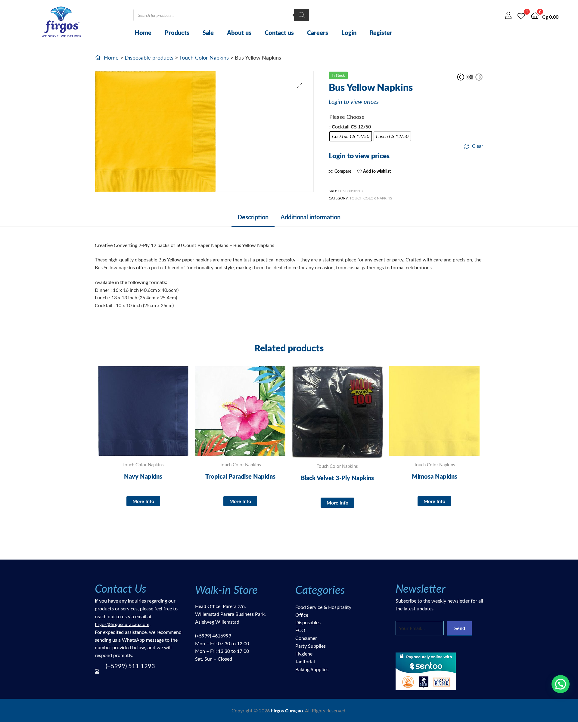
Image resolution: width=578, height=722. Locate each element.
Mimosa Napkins (434, 476)
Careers (317, 32)
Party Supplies (310, 646)
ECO (300, 630)
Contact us (279, 32)
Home (143, 32)
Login (348, 32)
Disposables (308, 622)
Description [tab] (253, 217)
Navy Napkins (143, 476)
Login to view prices (354, 101)
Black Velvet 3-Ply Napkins (337, 478)
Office (301, 615)
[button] (299, 85)
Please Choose (347, 116)
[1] (521, 15)
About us (239, 32)
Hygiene (303, 653)
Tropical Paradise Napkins (240, 476)
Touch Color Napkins (204, 57)
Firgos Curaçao (287, 710)
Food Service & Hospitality (323, 607)
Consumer (306, 638)
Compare (342, 171)
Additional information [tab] (310, 217)
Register (381, 32)
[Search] (301, 15)
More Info (143, 501)
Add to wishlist (377, 171)
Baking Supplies (311, 669)
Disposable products (149, 57)
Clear (477, 146)
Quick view (157, 415)
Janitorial (305, 661)
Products (177, 32)
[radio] (350, 136)
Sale (208, 32)
